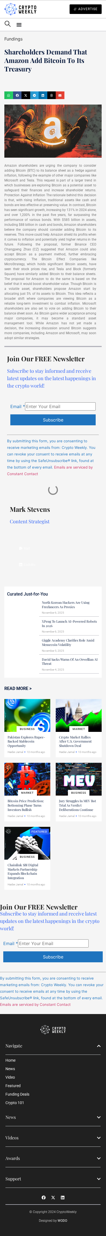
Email (17, 406)
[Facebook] (43, 1197)
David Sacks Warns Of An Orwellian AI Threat (70, 661)
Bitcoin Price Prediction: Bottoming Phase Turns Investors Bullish (26, 805)
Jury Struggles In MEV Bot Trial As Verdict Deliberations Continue (77, 805)
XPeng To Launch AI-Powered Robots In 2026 (69, 623)
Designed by (53, 1221)
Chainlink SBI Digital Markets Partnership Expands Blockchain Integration (23, 871)
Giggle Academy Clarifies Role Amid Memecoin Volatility (68, 642)
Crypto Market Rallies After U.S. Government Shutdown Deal (75, 741)
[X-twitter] (53, 1197)
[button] (8, 95)
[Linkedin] (62, 1197)
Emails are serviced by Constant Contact (35, 1004)
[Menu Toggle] (59, 24)
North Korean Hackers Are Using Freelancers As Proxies (65, 604)
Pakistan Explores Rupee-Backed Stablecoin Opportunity (26, 741)
